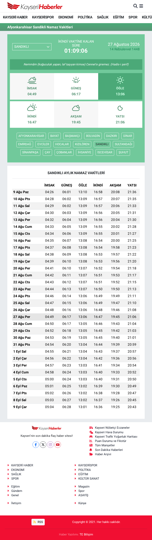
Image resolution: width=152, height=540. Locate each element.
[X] (43, 444)
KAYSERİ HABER (15, 17)
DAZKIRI (111, 136)
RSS (40, 522)
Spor (81, 491)
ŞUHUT (123, 152)
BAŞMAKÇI (72, 136)
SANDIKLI (102, 144)
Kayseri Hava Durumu (109, 432)
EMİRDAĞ (24, 144)
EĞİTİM (118, 17)
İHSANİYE (84, 152)
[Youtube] (57, 444)
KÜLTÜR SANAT (88, 478)
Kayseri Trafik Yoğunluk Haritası (116, 436)
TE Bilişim (86, 534)
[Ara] (135, 6)
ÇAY (47, 152)
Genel (15, 495)
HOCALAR (62, 144)
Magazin (83, 486)
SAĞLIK (102, 17)
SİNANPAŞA (30, 152)
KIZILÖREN (82, 144)
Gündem (16, 491)
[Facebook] (35, 444)
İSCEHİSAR (104, 152)
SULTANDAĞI (123, 144)
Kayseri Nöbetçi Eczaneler (112, 427)
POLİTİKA (85, 17)
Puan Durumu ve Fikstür (110, 441)
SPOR (132, 17)
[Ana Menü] (141, 6)
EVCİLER (43, 144)
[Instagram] (50, 444)
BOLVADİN (93, 136)
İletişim (16, 503)
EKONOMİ (65, 17)
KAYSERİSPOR (43, 17)
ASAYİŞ (83, 495)
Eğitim (15, 486)
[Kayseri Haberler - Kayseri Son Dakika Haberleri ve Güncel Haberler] (35, 6)
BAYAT (54, 136)
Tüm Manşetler (105, 445)
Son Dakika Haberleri (109, 450)
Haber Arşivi (103, 454)
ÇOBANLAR (64, 152)
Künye (82, 503)
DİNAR (127, 136)
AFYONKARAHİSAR (31, 136)
